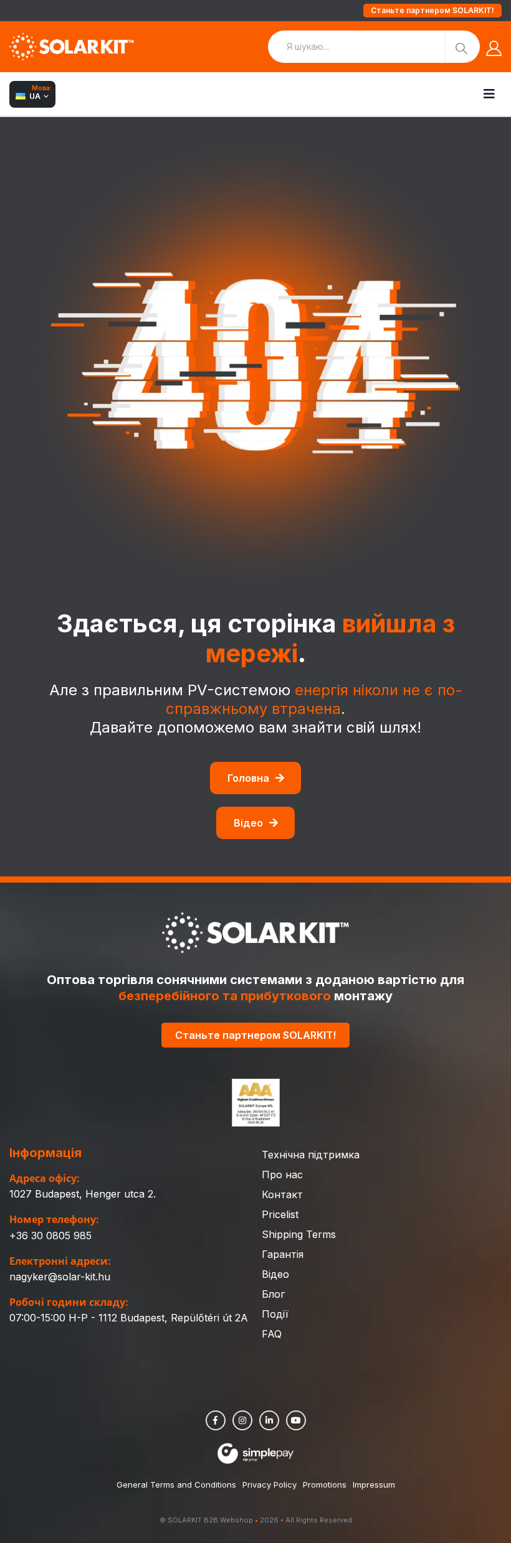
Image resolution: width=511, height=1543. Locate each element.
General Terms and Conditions (176, 1484)
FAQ (272, 1334)
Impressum (374, 1484)
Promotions (324, 1484)
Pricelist (280, 1214)
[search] (462, 46)
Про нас (282, 1174)
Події (275, 1314)
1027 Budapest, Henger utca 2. (82, 1194)
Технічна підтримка (311, 1154)
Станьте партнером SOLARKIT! (432, 10)
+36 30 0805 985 (50, 1235)
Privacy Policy (269, 1484)
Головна (248, 778)
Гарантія (282, 1254)
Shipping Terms (299, 1234)
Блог (273, 1294)
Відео (248, 823)
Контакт (282, 1194)
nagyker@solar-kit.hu (59, 1276)
